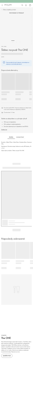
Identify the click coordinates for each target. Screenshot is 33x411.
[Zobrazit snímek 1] (12, 42)
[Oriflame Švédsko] (8, 5)
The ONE (3, 46)
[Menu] (2, 5)
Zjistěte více (4, 129)
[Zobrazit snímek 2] (16, 42)
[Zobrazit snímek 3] (20, 42)
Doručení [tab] (20, 137)
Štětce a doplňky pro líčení (9, 9)
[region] (16, 29)
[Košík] (30, 5)
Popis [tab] (11, 137)
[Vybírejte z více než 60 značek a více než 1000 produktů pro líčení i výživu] (22, 5)
